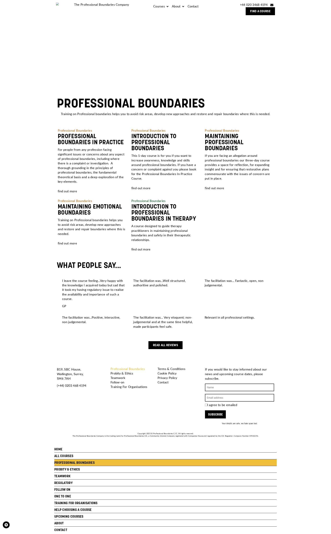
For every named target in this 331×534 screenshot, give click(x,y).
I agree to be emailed (222, 405)
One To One (62, 496)
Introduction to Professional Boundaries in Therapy (163, 212)
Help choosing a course (73, 510)
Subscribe (215, 414)
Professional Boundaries (128, 369)
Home (58, 449)
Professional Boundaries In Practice (91, 139)
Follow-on (117, 382)
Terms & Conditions (171, 369)
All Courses (63, 456)
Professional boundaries (74, 463)
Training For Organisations (129, 386)
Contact (163, 382)
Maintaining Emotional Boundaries (90, 209)
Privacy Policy (167, 378)
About (59, 523)
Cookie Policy (167, 373)
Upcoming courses (68, 516)
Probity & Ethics (122, 373)
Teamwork (118, 378)
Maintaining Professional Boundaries (224, 142)
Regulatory (63, 483)
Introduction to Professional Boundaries (154, 142)
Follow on (62, 489)
